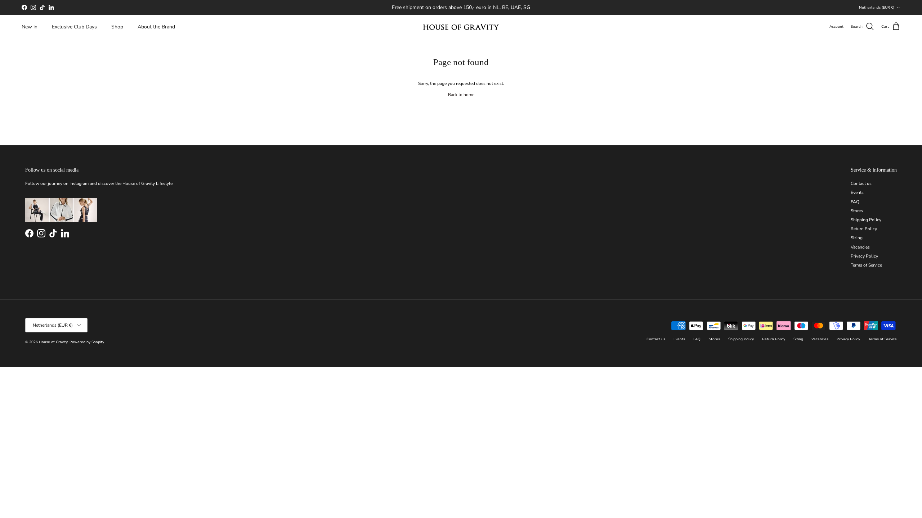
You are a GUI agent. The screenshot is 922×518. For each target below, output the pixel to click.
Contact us (861, 183)
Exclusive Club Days (74, 26)
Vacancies (860, 247)
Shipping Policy (866, 220)
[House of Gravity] (461, 27)
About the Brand (156, 26)
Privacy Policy (864, 256)
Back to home (461, 94)
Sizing (857, 238)
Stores (857, 211)
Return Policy (864, 229)
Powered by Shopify (87, 342)
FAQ (855, 202)
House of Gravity (53, 342)
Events (857, 192)
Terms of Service (866, 265)
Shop (117, 26)
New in (29, 26)
